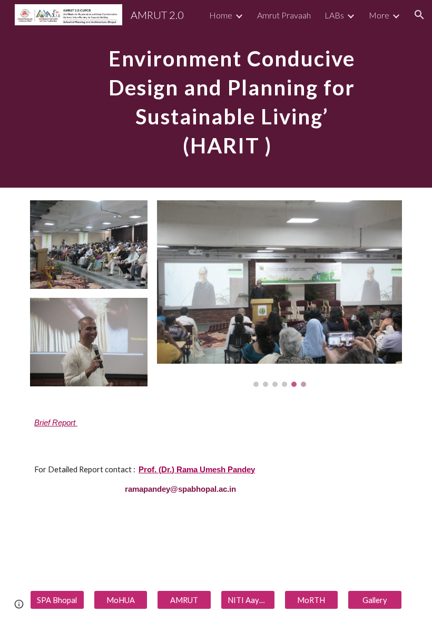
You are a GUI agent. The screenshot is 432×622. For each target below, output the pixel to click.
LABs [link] (334, 15)
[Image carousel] (279, 293)
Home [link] (220, 15)
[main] (232, 94)
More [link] (379, 15)
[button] (419, 14)
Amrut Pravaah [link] (284, 15)
